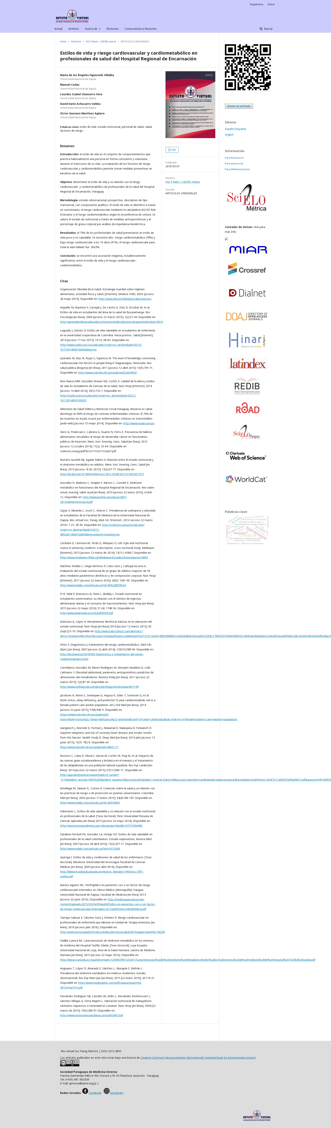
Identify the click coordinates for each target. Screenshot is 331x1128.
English (229, 134)
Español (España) (235, 129)
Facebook (94, 1093)
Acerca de (91, 28)
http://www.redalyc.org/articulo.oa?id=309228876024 (93, 585)
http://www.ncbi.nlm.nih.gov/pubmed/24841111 (89, 747)
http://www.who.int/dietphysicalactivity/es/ (125, 299)
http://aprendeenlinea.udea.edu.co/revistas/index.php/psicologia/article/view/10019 (111, 322)
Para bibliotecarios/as (237, 169)
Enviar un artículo (239, 106)
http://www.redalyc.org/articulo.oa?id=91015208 (90, 848)
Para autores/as (234, 163)
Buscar (268, 28)
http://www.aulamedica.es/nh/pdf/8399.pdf (86, 613)
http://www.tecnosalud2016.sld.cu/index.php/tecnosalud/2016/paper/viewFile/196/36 (112, 932)
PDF (173, 150)
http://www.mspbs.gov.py (138, 423)
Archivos (73, 28)
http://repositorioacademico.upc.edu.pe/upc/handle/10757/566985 (101, 825)
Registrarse (256, 4)
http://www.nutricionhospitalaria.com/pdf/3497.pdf (91, 1015)
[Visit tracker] (226, 239)
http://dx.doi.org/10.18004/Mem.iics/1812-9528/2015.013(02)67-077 (102, 474)
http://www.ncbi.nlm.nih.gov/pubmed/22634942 (107, 372)
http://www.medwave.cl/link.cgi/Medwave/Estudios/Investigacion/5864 (104, 557)
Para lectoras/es (234, 157)
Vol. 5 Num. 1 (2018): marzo (101, 41)
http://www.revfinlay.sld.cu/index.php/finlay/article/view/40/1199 (99, 687)
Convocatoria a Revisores (141, 28)
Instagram (116, 1093)
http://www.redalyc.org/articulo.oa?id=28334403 (90, 802)
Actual (58, 28)
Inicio (63, 41)
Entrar (271, 4)
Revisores (113, 28)
